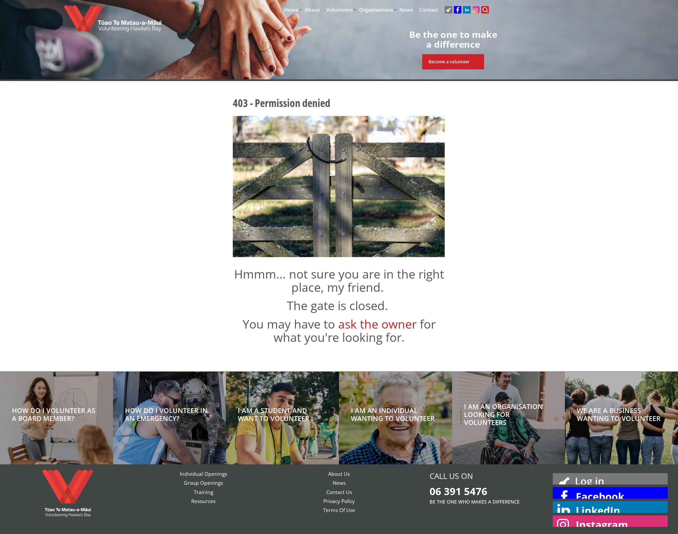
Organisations (376, 10)
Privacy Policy (339, 501)
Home (291, 10)
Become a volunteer (449, 62)
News (406, 10)
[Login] (610, 478)
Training (203, 492)
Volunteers (339, 10)
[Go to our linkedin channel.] (610, 507)
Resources (203, 501)
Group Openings (203, 482)
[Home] (112, 21)
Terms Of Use (339, 510)
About (312, 10)
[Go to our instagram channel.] (610, 521)
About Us (339, 473)
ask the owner (377, 324)
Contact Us (339, 492)
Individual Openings (203, 473)
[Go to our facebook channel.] (610, 493)
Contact (428, 10)
